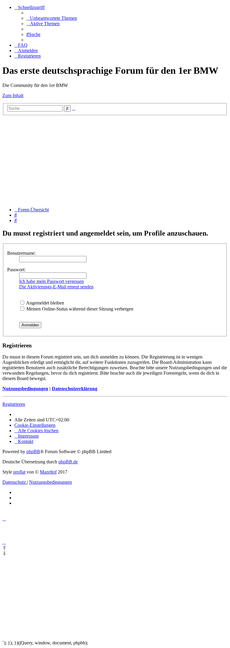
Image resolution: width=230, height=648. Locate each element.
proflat (19, 471)
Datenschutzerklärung (74, 388)
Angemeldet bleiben (44, 302)
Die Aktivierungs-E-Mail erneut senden (56, 286)
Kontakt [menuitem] (25, 441)
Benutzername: (21, 253)
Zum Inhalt (12, 95)
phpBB (33, 451)
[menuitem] (51, 18)
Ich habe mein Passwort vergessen (51, 281)
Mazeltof (48, 471)
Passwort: (16, 269)
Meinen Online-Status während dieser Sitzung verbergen (79, 308)
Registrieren (13, 404)
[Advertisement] (115, 160)
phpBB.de (68, 461)
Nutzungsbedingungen (25, 388)
